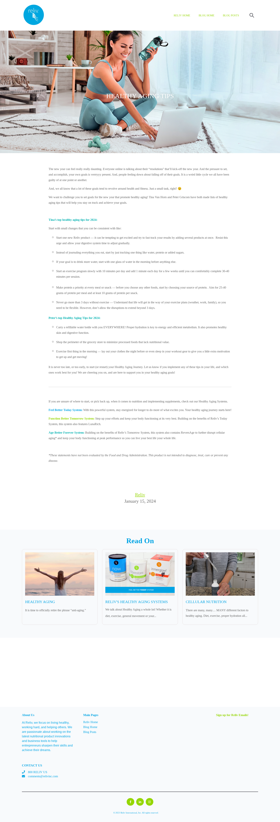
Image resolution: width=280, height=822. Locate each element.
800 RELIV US (37, 772)
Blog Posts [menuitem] (89, 732)
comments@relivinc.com (43, 776)
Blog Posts (231, 15)
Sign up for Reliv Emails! (232, 715)
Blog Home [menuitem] (90, 727)
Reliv (140, 494)
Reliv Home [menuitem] (90, 722)
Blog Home (206, 15)
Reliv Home (182, 15)
